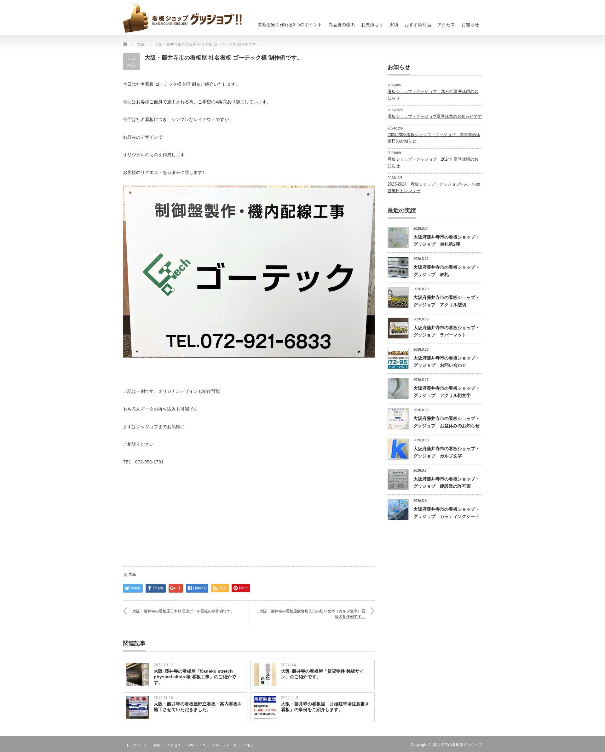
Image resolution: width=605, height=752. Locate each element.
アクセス (446, 24)
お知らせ (470, 24)
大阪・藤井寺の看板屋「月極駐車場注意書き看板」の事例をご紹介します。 (325, 706)
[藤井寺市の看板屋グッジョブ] (182, 18)
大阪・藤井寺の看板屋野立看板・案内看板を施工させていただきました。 (198, 706)
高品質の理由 (341, 24)
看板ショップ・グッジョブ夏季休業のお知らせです (435, 116)
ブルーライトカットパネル (233, 745)
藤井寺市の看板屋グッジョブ (457, 745)
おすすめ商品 (418, 24)
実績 (393, 24)
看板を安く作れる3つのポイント (290, 24)
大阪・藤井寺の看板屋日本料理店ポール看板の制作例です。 (183, 611)
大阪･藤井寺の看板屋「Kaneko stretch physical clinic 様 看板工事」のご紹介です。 (195, 677)
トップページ (136, 745)
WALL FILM (196, 745)
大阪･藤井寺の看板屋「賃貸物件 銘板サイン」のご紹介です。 (322, 674)
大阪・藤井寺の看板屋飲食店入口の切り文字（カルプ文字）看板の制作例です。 (312, 614)
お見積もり (372, 24)
